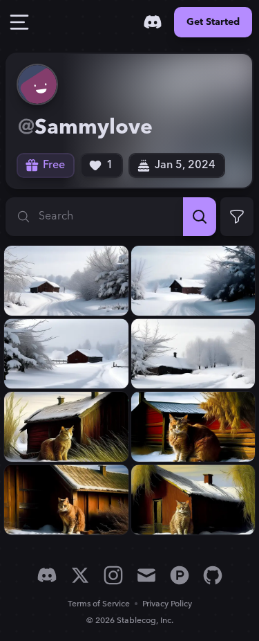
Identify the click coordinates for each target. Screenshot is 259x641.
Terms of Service (99, 603)
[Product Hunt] (179, 575)
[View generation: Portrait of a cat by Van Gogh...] (66, 427)
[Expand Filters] (236, 216)
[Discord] (153, 22)
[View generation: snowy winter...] (66, 281)
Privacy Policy (167, 603)
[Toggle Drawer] (19, 22)
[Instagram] (113, 575)
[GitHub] (212, 575)
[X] (80, 575)
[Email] (146, 575)
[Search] (199, 216)
